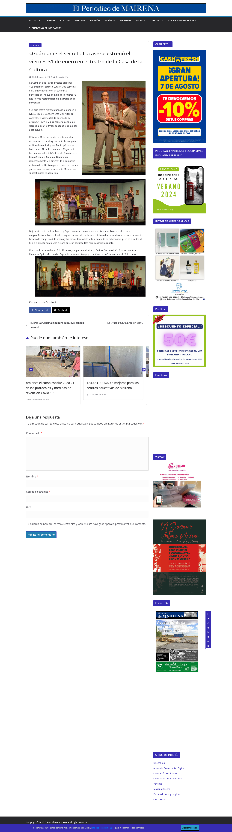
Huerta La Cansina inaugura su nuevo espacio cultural (57, 325)
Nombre (32, 476)
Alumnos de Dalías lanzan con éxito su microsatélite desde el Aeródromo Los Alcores (118, 388)
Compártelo (42, 310)
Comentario (34, 433)
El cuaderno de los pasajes (45, 28)
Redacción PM (62, 77)
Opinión (95, 20)
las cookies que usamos (103, 828)
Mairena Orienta (161, 788)
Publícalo (62, 310)
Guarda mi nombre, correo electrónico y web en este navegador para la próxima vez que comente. (88, 524)
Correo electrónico (38, 491)
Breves (51, 20)
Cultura (65, 20)
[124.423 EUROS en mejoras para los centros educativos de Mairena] (56, 348)
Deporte (80, 20)
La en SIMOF (126, 323)
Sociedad (125, 20)
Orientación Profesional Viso (167, 778)
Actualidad (35, 20)
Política (110, 20)
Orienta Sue (159, 762)
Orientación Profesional (165, 773)
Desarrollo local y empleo (166, 794)
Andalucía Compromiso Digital (168, 768)
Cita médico (159, 799)
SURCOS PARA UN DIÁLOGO (182, 20)
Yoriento (157, 783)
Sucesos (141, 20)
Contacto (157, 20)
